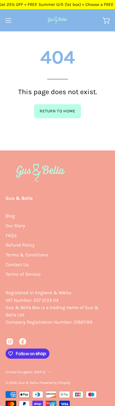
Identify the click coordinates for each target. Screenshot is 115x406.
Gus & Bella (19, 198)
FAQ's (11, 235)
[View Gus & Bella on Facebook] (22, 341)
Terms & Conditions (27, 254)
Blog (10, 216)
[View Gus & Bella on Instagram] (10, 341)
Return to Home (57, 111)
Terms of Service (23, 274)
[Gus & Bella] (57, 20)
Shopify (64, 383)
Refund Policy (20, 245)
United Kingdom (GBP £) (26, 372)
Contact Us (17, 264)
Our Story (15, 225)
